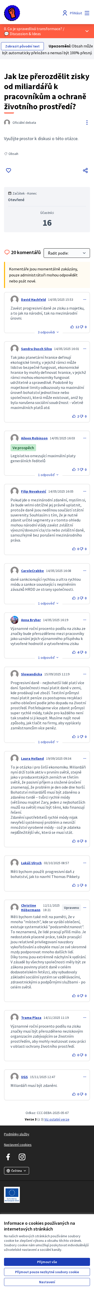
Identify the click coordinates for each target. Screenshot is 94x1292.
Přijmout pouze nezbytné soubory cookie (47, 1272)
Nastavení (47, 1282)
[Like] (8, 170)
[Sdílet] (85, 170)
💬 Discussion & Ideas (22, 33)
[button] (49, 332)
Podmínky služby (16, 1134)
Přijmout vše (47, 1262)
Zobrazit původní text (22, 46)
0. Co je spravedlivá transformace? (33, 28)
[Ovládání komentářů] (84, 299)
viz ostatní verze (56, 1119)
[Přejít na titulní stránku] (35, 13)
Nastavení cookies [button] (18, 1144)
